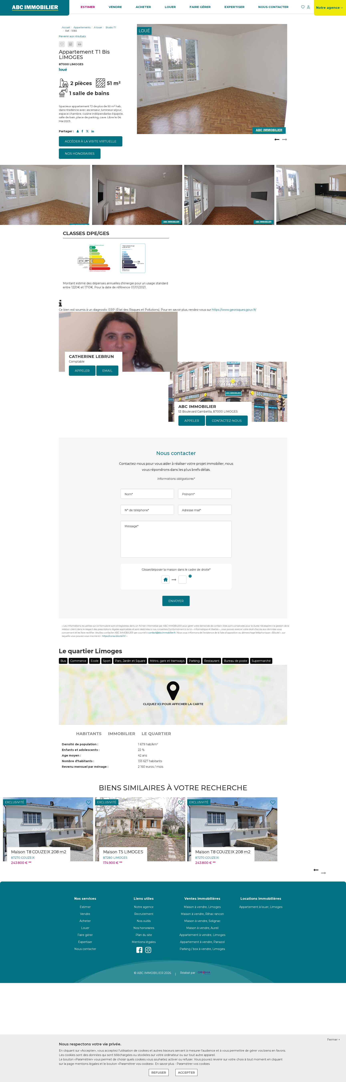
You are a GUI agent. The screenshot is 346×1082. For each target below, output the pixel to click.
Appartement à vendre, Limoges (202, 935)
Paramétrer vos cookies (193, 1064)
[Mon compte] (308, 6)
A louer (98, 27)
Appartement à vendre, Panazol (202, 942)
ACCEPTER (186, 1072)
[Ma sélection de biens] (303, 6)
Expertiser (234, 7)
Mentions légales (144, 942)
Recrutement (330, 28)
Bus (63, 661)
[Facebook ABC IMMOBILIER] (139, 950)
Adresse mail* (191, 510)
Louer (170, 7)
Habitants (89, 733)
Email (107, 371)
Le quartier (156, 733)
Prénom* (188, 494)
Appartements (82, 27)
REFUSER (158, 1072)
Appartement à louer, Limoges (260, 907)
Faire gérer (200, 7)
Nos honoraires (80, 153)
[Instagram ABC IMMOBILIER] (148, 950)
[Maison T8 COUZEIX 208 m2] (140, 829)
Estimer (88, 7)
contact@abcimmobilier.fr (162, 632)
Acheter (143, 7)
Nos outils (144, 921)
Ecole (95, 661)
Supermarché (261, 661)
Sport (107, 661)
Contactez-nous (227, 421)
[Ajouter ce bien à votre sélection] (62, 44)
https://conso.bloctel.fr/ (114, 636)
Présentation (330, 22)
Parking (194, 661)
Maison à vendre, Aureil (202, 928)
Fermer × (333, 1039)
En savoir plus (165, 1064)
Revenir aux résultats (72, 36)
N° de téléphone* (137, 510)
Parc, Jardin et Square (130, 661)
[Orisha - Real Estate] (203, 973)
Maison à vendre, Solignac (202, 921)
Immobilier (121, 733)
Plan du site (144, 935)
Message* (131, 526)
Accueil (66, 27)
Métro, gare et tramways (167, 661)
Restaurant (211, 661)
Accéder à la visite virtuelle (90, 141)
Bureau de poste (235, 661)
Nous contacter (273, 7)
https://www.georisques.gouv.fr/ (234, 310)
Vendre (115, 7)
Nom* (129, 494)
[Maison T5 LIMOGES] (48, 829)
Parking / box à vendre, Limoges (202, 949)
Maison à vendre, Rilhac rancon (202, 914)
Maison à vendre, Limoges (202, 907)
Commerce (78, 661)
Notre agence (144, 907)
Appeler (82, 371)
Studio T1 (111, 27)
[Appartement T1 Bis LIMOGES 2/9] (212, 79)
